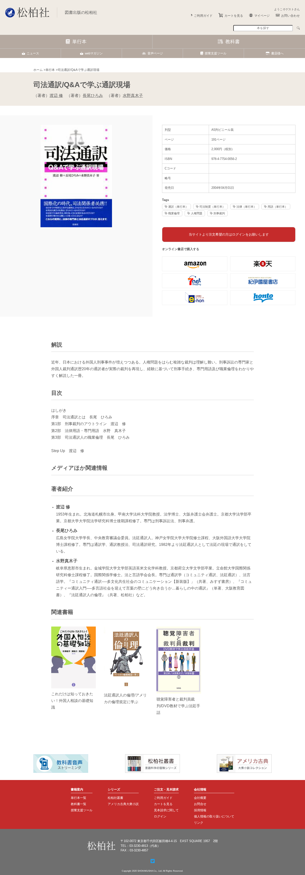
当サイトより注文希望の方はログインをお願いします (229, 234)
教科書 (232, 41)
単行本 (79, 41)
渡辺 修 (56, 95)
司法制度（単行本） (212, 206)
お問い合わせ (290, 15)
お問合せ (200, 804)
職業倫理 (174, 213)
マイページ (262, 15)
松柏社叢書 (115, 798)
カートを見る (233, 15)
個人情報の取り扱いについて (214, 816)
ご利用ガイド (203, 15)
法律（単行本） (246, 206)
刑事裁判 (219, 213)
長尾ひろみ (93, 95)
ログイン (160, 816)
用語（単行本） (278, 206)
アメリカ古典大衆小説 (123, 804)
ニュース (33, 53)
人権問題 (196, 213)
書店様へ (277, 53)
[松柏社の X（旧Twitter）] (153, 861)
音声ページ (155, 53)
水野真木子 (133, 95)
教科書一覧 (78, 804)
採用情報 (200, 810)
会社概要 (200, 798)
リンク (198, 822)
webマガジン (94, 53)
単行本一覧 (78, 798)
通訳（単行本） (178, 206)
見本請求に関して (166, 810)
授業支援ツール (215, 53)
